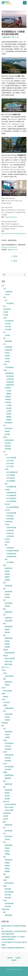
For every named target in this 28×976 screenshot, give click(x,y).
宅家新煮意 (5, 723)
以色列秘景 (8, 323)
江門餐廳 (8, 411)
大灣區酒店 (8, 399)
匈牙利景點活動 (9, 743)
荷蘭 (4, 874)
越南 (4, 609)
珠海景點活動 (10, 382)
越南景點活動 (8, 612)
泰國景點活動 (8, 568)
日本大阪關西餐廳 (11, 501)
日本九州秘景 (10, 460)
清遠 (4, 912)
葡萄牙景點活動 (9, 883)
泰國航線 (7, 574)
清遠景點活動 (5, 909)
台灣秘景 (7, 353)
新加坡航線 (8, 443)
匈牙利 (5, 740)
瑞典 (4, 822)
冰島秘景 (7, 734)
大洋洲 (3, 699)
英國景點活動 (8, 860)
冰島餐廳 (7, 737)
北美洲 (3, 670)
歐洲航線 (5, 816)
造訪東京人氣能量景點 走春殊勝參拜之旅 (13, 948)
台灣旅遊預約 (8, 347)
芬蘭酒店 (7, 851)
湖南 (4, 583)
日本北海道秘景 (10, 475)
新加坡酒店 (8, 446)
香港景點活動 (8, 638)
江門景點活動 (10, 379)
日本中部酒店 (10, 516)
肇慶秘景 (8, 393)
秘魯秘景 (5, 696)
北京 (4, 332)
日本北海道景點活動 (11, 472)
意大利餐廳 (8, 769)
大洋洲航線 (6, 702)
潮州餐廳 (7, 597)
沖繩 (6, 559)
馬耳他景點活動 (9, 903)
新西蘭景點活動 (9, 708)
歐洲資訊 (5, 819)
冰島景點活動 (8, 731)
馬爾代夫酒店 (8, 661)
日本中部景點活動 (11, 513)
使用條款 (14, 960)
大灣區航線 (8, 396)
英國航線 (7, 865)
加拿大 (5, 673)
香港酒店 (7, 644)
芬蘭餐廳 (7, 854)
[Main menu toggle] (24, 3)
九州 (6, 454)
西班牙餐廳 (8, 897)
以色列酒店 (8, 326)
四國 (6, 484)
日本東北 (7, 524)
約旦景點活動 (8, 836)
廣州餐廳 (7, 434)
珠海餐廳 (8, 414)
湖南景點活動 (8, 585)
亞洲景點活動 (7, 309)
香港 (4, 635)
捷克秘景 (7, 793)
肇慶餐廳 (8, 417)
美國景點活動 (8, 682)
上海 (4, 288)
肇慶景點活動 (10, 385)
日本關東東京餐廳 (11, 556)
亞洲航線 (5, 312)
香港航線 (7, 641)
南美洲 (3, 693)
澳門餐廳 (7, 606)
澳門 (4, 600)
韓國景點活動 (8, 626)
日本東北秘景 (10, 530)
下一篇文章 (14, 261)
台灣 (4, 344)
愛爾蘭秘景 (8, 778)
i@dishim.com (12, 249)
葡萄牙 (5, 880)
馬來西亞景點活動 (10, 652)
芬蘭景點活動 (8, 845)
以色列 (5, 318)
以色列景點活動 (9, 321)
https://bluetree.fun (11, 217)
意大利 (5, 763)
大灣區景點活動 (9, 373)
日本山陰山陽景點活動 (12, 507)
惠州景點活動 (10, 376)
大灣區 (5, 370)
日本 (4, 451)
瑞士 (4, 827)
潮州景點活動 (8, 591)
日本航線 (7, 539)
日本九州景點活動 (11, 457)
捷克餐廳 (7, 798)
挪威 (4, 781)
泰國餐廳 (7, 580)
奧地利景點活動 (9, 755)
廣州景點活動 (8, 428)
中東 (4, 306)
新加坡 (5, 437)
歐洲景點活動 (7, 813)
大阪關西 (7, 489)
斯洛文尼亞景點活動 (10, 804)
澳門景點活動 (8, 603)
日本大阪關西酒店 (11, 498)
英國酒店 (7, 868)
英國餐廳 (7, 871)
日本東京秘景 (10, 548)
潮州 (4, 588)
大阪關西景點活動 (11, 492)
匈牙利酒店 (8, 746)
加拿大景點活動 (9, 676)
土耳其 (5, 364)
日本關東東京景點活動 (12, 550)
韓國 (4, 623)
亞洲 (3, 285)
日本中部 (7, 510)
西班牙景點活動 (9, 892)
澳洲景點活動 (8, 714)
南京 (4, 338)
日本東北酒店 (10, 533)
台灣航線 (7, 356)
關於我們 (9, 958)
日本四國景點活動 (11, 486)
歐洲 (3, 725)
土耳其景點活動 (9, 367)
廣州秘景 (7, 431)
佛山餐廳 (8, 408)
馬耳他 (5, 900)
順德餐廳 (8, 420)
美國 (4, 679)
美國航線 (7, 685)
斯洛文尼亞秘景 (9, 807)
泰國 (4, 565)
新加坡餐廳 (8, 449)
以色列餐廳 (8, 329)
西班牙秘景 (8, 895)
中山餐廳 (8, 405)
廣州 (4, 425)
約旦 (4, 833)
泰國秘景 (7, 571)
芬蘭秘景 (7, 848)
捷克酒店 (7, 796)
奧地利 (5, 752)
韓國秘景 (7, 629)
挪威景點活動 (8, 784)
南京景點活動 (8, 341)
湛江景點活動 (10, 303)
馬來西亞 (5, 650)
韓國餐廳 (7, 632)
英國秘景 (7, 863)
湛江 (6, 300)
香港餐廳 (7, 647)
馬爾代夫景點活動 (10, 658)
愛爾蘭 (5, 772)
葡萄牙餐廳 (8, 889)
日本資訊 (7, 542)
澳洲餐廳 (7, 720)
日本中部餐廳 (10, 519)
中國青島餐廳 (8, 620)
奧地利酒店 (8, 758)
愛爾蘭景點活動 (9, 775)
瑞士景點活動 (8, 830)
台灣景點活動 (8, 350)
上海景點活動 (8, 291)
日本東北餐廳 (10, 536)
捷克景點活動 (8, 790)
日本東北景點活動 (11, 527)
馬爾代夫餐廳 (8, 664)
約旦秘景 (7, 839)
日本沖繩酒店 (10, 562)
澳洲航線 (7, 717)
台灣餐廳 (7, 361)
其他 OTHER (5, 667)
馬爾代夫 (5, 655)
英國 (4, 857)
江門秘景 (8, 391)
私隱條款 (18, 958)
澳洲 (4, 711)
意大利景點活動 (9, 766)
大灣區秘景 (8, 388)
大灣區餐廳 (8, 402)
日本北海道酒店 (10, 478)
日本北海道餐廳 (10, 481)
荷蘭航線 (7, 877)
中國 (4, 297)
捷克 (4, 787)
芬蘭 (4, 842)
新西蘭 (5, 705)
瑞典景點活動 (8, 825)
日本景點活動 (8, 521)
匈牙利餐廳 (8, 749)
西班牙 (5, 886)
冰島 (4, 728)
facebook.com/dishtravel (9, 247)
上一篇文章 (14, 256)
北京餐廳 (7, 335)
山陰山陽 (7, 504)
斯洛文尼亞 (6, 801)
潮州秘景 (7, 594)
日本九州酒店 (10, 463)
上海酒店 (7, 294)
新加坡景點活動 (9, 440)
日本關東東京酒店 (11, 553)
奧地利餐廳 (8, 761)
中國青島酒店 (8, 618)
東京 (6, 545)
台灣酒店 (7, 358)
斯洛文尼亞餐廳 (9, 810)
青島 (4, 615)
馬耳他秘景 (8, 906)
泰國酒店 (7, 577)
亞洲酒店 (5, 315)
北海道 (6, 469)
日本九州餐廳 (10, 466)
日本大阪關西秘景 (11, 495)
